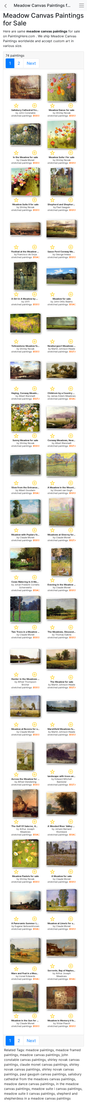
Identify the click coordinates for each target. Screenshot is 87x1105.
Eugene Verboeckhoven (27, 926)
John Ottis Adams (63, 301)
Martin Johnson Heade (63, 348)
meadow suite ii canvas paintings (29, 1093)
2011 (27, 301)
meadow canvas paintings (40, 1055)
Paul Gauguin (63, 207)
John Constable (27, 112)
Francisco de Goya (27, 254)
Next (31, 63)
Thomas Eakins (63, 634)
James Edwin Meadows (63, 396)
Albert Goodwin (27, 490)
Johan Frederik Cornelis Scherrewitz (27, 586)
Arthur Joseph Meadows (27, 830)
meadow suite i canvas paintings (57, 1089)
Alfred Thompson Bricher (27, 683)
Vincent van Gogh (63, 490)
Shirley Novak (63, 112)
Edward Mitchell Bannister (63, 780)
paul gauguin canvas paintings (43, 1074)
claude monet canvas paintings (43, 1064)
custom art (61, 41)
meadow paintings (40, 1050)
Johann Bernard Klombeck (63, 830)
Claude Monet (27, 160)
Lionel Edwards (27, 976)
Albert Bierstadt (27, 396)
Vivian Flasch (63, 1023)
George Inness (63, 254)
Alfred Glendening (27, 781)
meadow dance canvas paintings (29, 1084)
